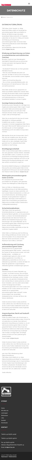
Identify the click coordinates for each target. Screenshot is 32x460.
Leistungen (4, 413)
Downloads (4, 422)
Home (3, 17)
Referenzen (4, 415)
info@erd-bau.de (9, 49)
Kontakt (3, 420)
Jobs (2, 418)
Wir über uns (4, 410)
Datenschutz (13, 456)
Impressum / (5, 456)
